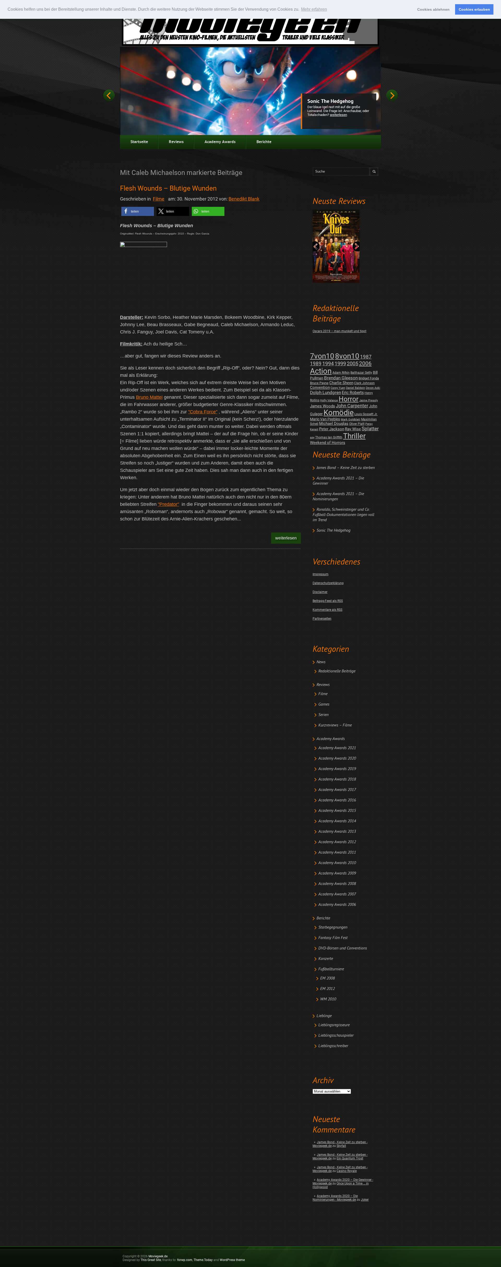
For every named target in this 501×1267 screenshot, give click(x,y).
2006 (365, 363)
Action (321, 371)
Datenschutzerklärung (328, 583)
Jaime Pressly (368, 400)
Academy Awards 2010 (337, 863)
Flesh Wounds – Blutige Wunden (168, 188)
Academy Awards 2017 (337, 790)
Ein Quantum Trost (350, 1158)
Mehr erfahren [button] (314, 9)
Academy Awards (220, 142)
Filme (322, 694)
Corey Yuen (338, 388)
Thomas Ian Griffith (328, 437)
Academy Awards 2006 (337, 904)
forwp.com (184, 1260)
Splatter (370, 429)
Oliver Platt (357, 424)
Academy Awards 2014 (337, 821)
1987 (366, 357)
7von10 (322, 356)
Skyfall (341, 1146)
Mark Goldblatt (350, 419)
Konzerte (325, 958)
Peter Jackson (331, 429)
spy (312, 437)
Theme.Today (203, 1260)
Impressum (321, 574)
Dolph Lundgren (325, 392)
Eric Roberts (353, 392)
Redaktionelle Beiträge (336, 671)
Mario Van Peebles (325, 419)
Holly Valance (329, 400)
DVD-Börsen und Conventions (342, 948)
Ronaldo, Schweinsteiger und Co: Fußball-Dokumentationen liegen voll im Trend (343, 515)
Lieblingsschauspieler (336, 1035)
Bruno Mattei (149, 397)
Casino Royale (347, 1171)
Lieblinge (324, 1016)
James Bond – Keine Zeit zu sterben (346, 468)
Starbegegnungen (332, 927)
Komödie (339, 412)
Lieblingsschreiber (333, 1046)
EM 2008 (327, 978)
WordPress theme (232, 1260)
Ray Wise (353, 429)
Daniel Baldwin (355, 388)
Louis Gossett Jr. (366, 414)
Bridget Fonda (369, 378)
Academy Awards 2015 (337, 810)
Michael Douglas (333, 423)
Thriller (354, 436)
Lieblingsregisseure (334, 1025)
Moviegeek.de (158, 1256)
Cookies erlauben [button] (474, 9)
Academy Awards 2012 (337, 842)
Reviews (176, 142)
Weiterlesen (338, 115)
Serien (323, 715)
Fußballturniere (331, 969)
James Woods (322, 406)
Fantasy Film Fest (333, 938)
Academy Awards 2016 (337, 800)
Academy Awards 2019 (337, 769)
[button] (137, 211)
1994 (328, 364)
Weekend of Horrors (327, 442)
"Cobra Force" (202, 411)
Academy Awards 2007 (337, 894)
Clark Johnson (364, 383)
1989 (315, 364)
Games (323, 704)
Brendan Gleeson (341, 378)
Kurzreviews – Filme (335, 725)
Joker (365, 1199)
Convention (320, 387)
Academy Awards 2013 (337, 831)
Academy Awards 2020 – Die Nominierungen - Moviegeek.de (335, 1197)
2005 (352, 364)
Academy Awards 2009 (337, 873)
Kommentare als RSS (327, 610)
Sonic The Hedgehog (330, 101)
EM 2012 (327, 989)
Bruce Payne (319, 383)
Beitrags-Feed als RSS (328, 601)
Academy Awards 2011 (337, 852)
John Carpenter (352, 405)
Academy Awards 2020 (337, 758)
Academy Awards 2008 (337, 884)
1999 (340, 364)
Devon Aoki (373, 388)
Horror (349, 399)
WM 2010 (328, 999)
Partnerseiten (322, 618)
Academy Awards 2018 (337, 779)
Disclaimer (320, 592)
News (321, 662)
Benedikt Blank (244, 199)
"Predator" (168, 504)
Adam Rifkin (341, 372)
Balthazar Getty (361, 372)
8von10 (347, 356)
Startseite (139, 142)
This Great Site (151, 1260)
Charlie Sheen (341, 382)
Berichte (264, 142)
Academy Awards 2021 (337, 748)
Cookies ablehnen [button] (433, 9)
